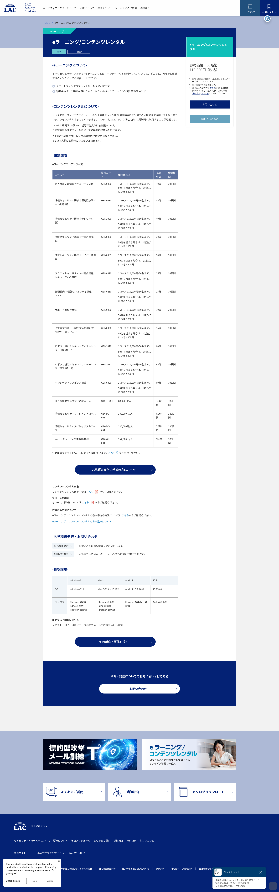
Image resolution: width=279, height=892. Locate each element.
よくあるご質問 (128, 8)
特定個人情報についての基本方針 (76, 868)
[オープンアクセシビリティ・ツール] (267, 18)
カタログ (131, 840)
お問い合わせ (209, 104)
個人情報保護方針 (107, 868)
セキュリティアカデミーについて (58, 8)
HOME (46, 22)
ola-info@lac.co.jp (200, 93)
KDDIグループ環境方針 (181, 868)
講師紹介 (145, 8)
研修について (87, 8)
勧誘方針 (160, 868)
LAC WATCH (75, 852)
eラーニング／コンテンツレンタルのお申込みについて (82, 521)
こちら (212, 87)
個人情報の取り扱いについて (135, 868)
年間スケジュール (107, 8)
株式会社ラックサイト (49, 852)
